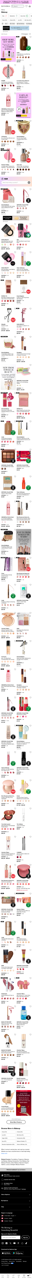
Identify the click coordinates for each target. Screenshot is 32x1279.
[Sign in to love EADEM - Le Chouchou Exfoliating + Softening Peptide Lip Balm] (15, 65)
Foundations (14, 1159)
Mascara (26, 1159)
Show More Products (16, 1122)
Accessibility (18, 1261)
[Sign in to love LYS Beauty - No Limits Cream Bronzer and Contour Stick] (15, 121)
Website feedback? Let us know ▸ (16, 1169)
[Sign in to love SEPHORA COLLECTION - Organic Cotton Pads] (30, 584)
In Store (13, 23)
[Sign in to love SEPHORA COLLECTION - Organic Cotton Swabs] (15, 476)
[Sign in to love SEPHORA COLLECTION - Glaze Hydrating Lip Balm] (30, 950)
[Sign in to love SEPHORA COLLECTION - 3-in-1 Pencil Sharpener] (15, 1062)
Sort (6, 23)
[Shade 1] (17, 57)
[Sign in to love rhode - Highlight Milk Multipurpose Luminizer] (15, 921)
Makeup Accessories (13, 1161)
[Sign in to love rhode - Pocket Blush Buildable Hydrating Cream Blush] (15, 421)
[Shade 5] (29, 57)
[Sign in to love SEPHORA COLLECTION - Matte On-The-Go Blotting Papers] (30, 365)
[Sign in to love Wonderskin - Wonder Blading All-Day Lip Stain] (15, 978)
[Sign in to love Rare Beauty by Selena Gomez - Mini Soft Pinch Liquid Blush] (30, 557)
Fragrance (21, 1159)
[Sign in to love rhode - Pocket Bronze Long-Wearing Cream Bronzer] (30, 37)
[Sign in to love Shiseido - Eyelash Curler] (15, 308)
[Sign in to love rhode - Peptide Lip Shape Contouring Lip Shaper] (15, 584)
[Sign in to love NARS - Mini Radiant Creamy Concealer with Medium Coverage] (30, 921)
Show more (4, 1153)
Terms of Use (12, 1261)
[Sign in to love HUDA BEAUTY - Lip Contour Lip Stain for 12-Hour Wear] (30, 308)
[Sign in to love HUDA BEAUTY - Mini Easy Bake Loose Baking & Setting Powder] (15, 252)
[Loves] (26, 6)
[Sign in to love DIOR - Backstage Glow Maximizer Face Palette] (30, 613)
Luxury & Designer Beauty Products (15, 1164)
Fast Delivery (21, 23)
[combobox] (17, 6)
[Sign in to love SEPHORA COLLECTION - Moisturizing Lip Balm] (30, 697)
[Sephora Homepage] (5, 6)
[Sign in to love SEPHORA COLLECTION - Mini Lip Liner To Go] (30, 189)
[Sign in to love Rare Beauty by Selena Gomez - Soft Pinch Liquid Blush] (15, 864)
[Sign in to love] (30, 65)
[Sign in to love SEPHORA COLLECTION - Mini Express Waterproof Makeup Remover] (30, 1006)
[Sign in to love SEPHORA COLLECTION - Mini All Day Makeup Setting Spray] (30, 752)
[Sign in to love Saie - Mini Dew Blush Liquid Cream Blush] (30, 224)
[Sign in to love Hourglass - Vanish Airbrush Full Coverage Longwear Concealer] (30, 336)
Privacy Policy (4, 1261)
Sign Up (25, 1237)
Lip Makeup (4, 1161)
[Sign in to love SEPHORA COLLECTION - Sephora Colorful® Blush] (30, 864)
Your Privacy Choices (6, 1263)
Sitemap (25, 1261)
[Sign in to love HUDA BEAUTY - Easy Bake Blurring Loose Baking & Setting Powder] (15, 224)
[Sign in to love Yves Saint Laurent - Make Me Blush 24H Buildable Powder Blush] (15, 808)
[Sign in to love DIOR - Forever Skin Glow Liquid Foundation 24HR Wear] (15, 950)
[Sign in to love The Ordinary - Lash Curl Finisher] (30, 808)
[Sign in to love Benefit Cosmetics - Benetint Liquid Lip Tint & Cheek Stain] (30, 1062)
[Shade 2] (20, 57)
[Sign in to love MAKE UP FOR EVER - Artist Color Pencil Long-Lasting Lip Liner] (15, 1006)
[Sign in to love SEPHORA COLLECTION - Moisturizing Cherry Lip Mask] (30, 449)
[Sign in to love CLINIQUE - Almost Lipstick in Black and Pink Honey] (30, 836)
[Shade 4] (26, 57)
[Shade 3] (23, 57)
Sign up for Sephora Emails (9, 1234)
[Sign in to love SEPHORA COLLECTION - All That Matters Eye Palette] (15, 449)
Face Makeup (23, 1161)
